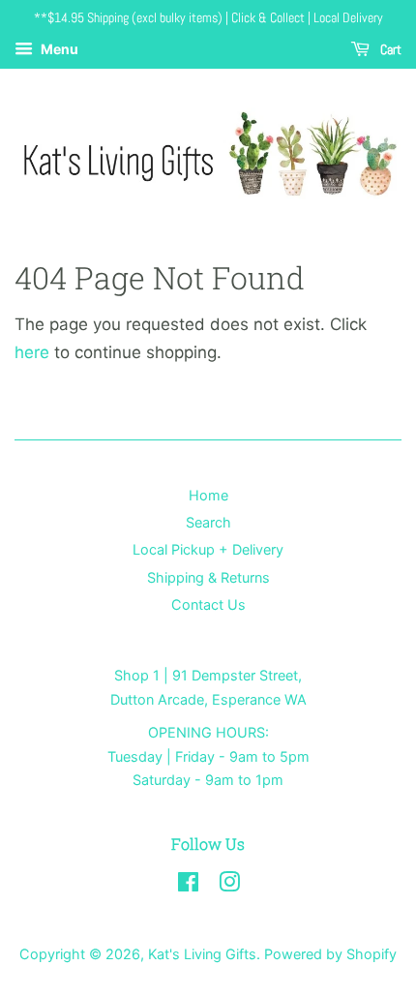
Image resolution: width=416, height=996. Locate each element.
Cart (389, 49)
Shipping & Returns (208, 577)
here (32, 352)
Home (208, 495)
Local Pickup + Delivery (208, 549)
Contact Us (208, 604)
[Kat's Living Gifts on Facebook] (188, 885)
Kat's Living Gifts (202, 954)
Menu (58, 49)
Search (208, 522)
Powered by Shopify (330, 954)
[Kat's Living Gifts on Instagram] (229, 885)
